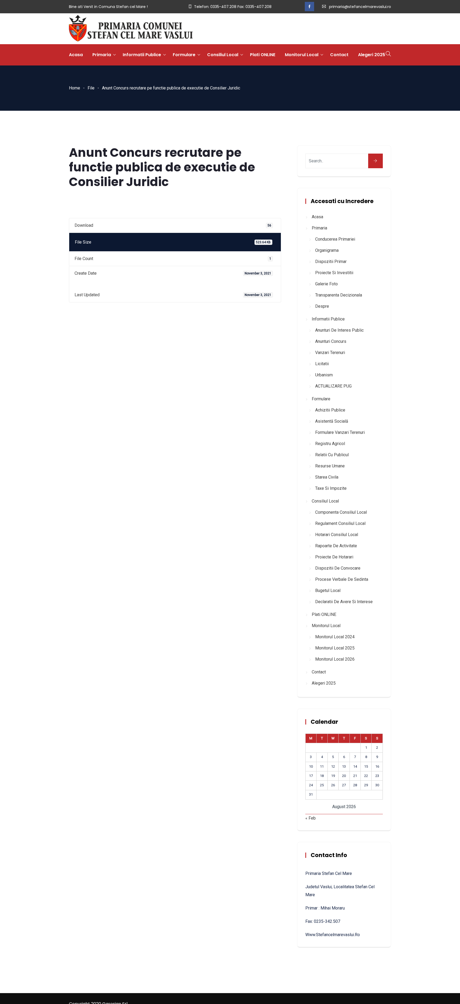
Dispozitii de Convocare (337, 568)
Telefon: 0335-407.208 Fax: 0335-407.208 (233, 6)
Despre (322, 306)
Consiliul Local (222, 55)
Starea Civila (326, 477)
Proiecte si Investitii (334, 272)
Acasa (76, 55)
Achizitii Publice (330, 410)
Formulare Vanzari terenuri (340, 432)
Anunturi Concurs (330, 341)
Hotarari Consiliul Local (336, 534)
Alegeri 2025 (371, 55)
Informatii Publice (142, 55)
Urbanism (324, 374)
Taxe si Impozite (331, 488)
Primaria (101, 55)
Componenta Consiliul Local (341, 512)
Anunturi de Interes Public (339, 330)
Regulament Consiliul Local (340, 523)
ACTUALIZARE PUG (333, 386)
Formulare (184, 55)
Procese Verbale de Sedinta (341, 579)
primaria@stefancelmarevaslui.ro (360, 6)
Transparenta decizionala (338, 295)
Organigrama (327, 250)
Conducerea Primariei (335, 239)
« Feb (310, 818)
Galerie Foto (326, 283)
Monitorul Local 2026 (335, 659)
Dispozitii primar (331, 261)
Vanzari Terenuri (330, 352)
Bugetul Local (327, 590)
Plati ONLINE (262, 55)
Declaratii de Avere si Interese (344, 601)
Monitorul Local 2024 (335, 636)
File (91, 87)
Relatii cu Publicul (332, 454)
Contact (339, 55)
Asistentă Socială (331, 421)
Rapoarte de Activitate (336, 545)
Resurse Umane (330, 465)
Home (74, 87)
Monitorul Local (301, 55)
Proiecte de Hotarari (334, 556)
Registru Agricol (330, 443)
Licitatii (322, 363)
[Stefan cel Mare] (131, 28)
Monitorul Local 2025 (335, 648)
